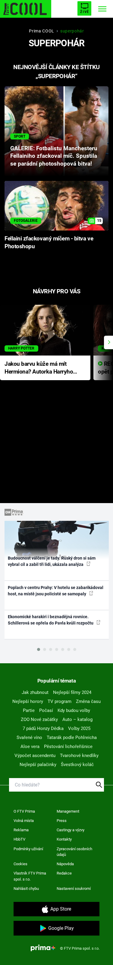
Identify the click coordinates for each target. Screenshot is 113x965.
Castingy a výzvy (70, 830)
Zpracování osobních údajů (74, 852)
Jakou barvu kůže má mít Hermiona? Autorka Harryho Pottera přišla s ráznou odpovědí (39, 368)
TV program (59, 701)
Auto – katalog (77, 719)
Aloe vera (29, 746)
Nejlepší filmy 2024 (72, 692)
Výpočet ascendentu (34, 755)
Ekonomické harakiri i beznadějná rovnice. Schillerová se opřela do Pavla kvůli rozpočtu (51, 619)
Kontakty (64, 839)
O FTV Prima (24, 811)
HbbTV (19, 839)
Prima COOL (41, 31)
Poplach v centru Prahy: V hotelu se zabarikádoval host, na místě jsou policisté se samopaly (55, 590)
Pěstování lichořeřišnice (68, 746)
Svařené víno (29, 737)
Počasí (46, 710)
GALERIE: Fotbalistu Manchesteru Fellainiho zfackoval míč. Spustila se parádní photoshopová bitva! (53, 156)
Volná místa (24, 820)
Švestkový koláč (77, 764)
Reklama (21, 830)
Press (62, 820)
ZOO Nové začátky (39, 719)
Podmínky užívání (28, 849)
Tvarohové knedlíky (79, 755)
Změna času (88, 701)
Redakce (64, 873)
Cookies (20, 864)
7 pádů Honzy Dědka (43, 728)
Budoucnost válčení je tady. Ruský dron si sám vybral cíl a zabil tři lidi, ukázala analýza (52, 561)
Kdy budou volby (74, 710)
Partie (29, 710)
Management (68, 811)
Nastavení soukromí (74, 888)
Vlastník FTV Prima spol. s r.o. (30, 876)
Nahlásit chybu (26, 888)
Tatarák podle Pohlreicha (72, 737)
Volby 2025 (79, 728)
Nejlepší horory (27, 701)
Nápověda (65, 864)
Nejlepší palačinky (38, 764)
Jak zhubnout (35, 692)
